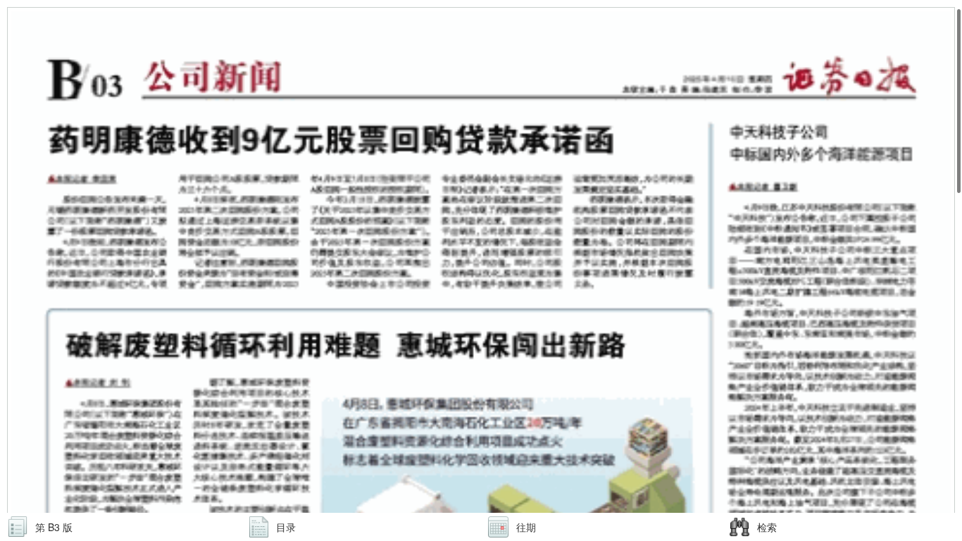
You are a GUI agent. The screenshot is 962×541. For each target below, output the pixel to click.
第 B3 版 (54, 527)
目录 (286, 527)
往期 (526, 527)
